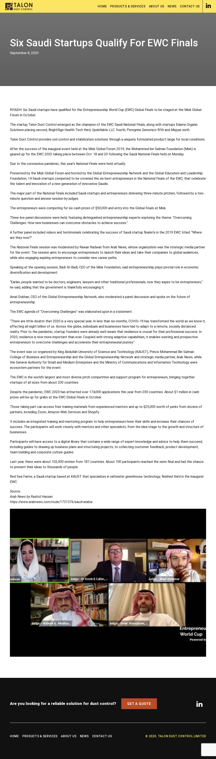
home (102, 6)
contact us (190, 6)
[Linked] (208, 6)
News (172, 6)
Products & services (127, 6)
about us (157, 6)
